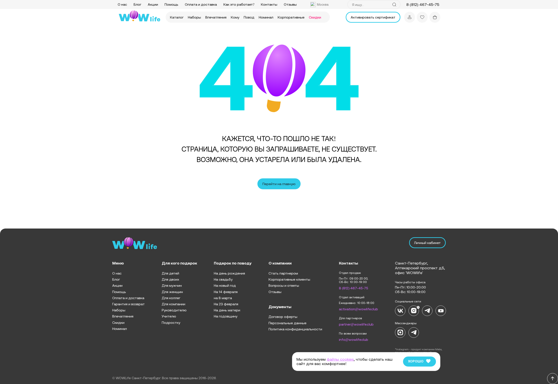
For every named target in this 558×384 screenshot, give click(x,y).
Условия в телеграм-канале (242, 240)
